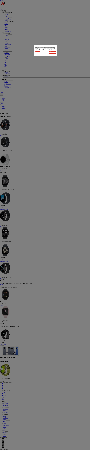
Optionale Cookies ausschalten (52, 53)
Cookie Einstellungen (37, 51)
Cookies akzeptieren (52, 51)
